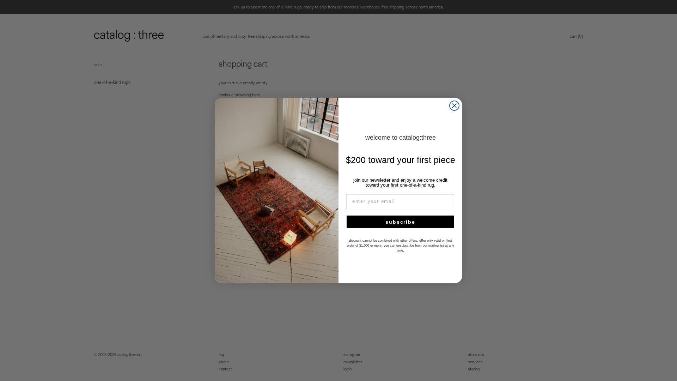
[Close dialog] (454, 105)
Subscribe (400, 222)
